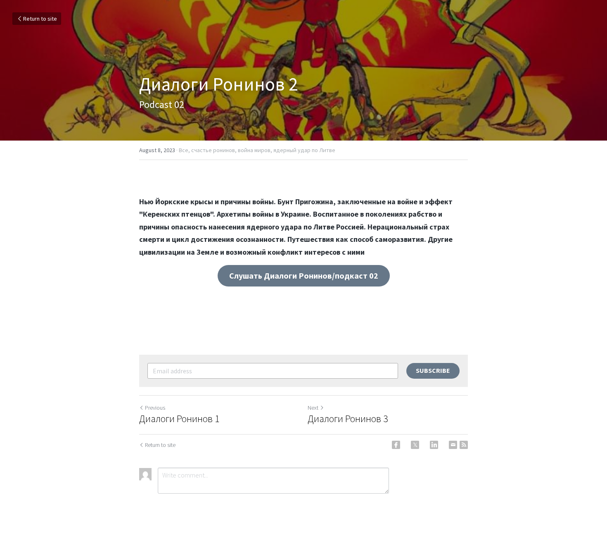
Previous (155, 407)
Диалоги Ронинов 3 (348, 419)
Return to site (40, 18)
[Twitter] (415, 445)
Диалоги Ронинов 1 (179, 419)
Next (313, 407)
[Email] (453, 445)
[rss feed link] (464, 445)
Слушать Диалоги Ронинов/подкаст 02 (303, 275)
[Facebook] (396, 445)
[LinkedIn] (434, 445)
